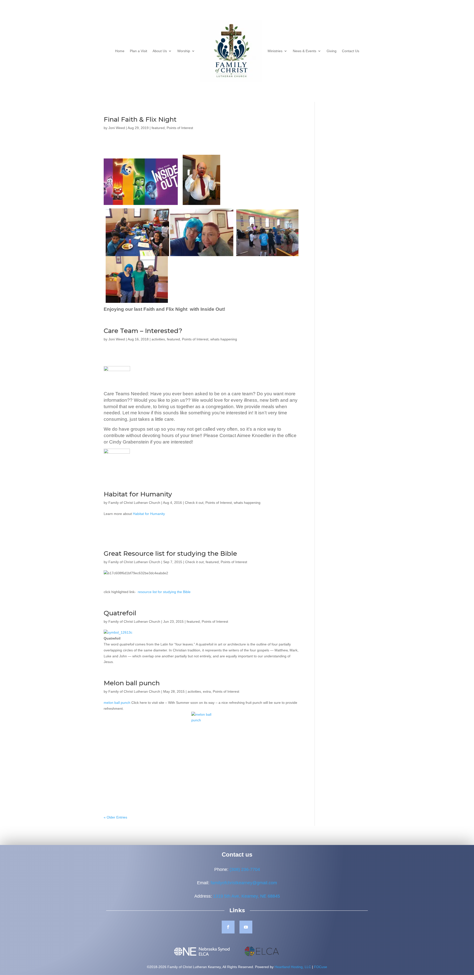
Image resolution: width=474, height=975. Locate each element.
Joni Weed (116, 128)
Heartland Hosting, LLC (293, 967)
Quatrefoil (120, 613)
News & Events (304, 51)
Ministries (275, 51)
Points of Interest (180, 128)
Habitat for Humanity (138, 494)
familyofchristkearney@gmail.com (244, 882)
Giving (331, 51)
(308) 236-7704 (245, 869)
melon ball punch (117, 703)
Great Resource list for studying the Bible (170, 553)
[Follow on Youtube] (245, 927)
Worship (183, 51)
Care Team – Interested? (143, 331)
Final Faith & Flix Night (140, 119)
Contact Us (350, 51)
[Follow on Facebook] (228, 927)
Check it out (194, 503)
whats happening (223, 339)
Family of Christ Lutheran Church (134, 503)
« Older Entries (115, 817)
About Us (160, 51)
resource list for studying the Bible (164, 592)
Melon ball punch (132, 683)
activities (158, 339)
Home (119, 51)
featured (158, 128)
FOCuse (320, 967)
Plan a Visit (138, 51)
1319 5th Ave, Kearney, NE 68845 (246, 896)
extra (207, 691)
